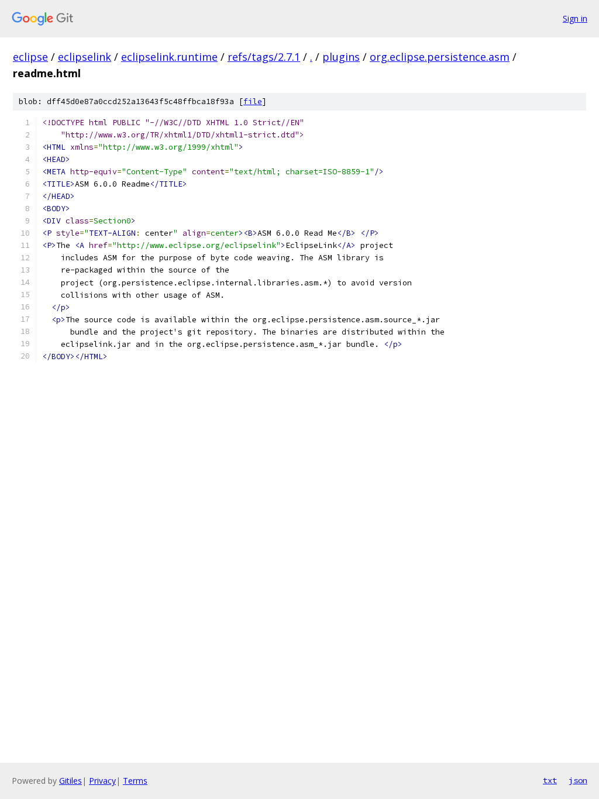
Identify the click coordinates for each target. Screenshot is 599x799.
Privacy (102, 780)
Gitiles (70, 780)
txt (550, 780)
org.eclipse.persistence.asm (440, 57)
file (252, 101)
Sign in (575, 18)
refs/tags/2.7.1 (264, 57)
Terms (135, 780)
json (578, 780)
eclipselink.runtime (169, 57)
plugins (341, 57)
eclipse (30, 57)
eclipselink (84, 57)
